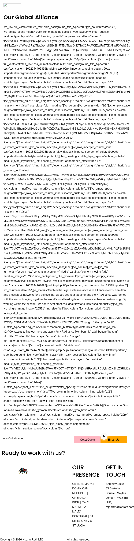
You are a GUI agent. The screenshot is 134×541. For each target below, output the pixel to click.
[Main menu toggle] (126, 7)
